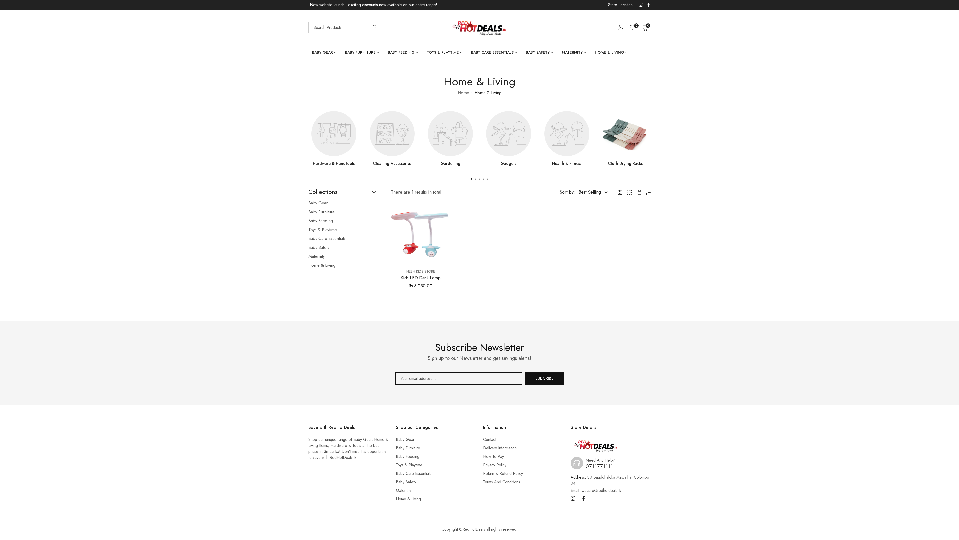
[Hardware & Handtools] (333, 133)
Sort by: (567, 192)
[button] (471, 179)
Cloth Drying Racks (625, 163)
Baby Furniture (408, 448)
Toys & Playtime (409, 465)
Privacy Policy (494, 465)
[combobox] (344, 28)
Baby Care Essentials (413, 473)
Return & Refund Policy (503, 473)
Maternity (403, 491)
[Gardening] (450, 133)
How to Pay (493, 457)
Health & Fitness (566, 163)
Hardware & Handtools (334, 163)
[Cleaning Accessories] (392, 133)
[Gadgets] (508, 133)
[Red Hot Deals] (479, 27)
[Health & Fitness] (566, 133)
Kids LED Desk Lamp (421, 278)
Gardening (450, 163)
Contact (489, 439)
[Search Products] (375, 28)
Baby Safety (406, 482)
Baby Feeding (407, 457)
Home (463, 93)
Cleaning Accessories (392, 163)
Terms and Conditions (501, 482)
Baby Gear (405, 439)
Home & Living (408, 499)
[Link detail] (641, 5)
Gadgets (508, 163)
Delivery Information (500, 448)
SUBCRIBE (544, 378)
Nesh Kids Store (420, 271)
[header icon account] (621, 27)
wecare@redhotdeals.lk (596, 491)
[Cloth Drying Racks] (625, 133)
